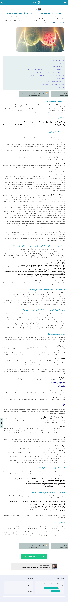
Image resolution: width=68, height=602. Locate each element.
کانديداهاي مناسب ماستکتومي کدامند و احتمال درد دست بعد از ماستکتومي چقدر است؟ (45, 69)
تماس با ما (29, 583)
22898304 (47, 588)
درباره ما (30, 586)
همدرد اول (29, 591)
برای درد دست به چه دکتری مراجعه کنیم (56, 23)
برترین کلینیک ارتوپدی (27, 588)
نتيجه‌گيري (61, 87)
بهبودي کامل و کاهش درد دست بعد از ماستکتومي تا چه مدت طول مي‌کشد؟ (47, 75)
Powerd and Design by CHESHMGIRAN (34, 598)
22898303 (54, 588)
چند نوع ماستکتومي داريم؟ (58, 66)
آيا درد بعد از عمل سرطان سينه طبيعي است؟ (54, 81)
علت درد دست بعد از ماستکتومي (57, 60)
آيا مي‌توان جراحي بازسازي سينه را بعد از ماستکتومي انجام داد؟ (50, 72)
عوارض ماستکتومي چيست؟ (58, 78)
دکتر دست (47, 113)
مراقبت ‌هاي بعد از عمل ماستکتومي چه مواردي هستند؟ (52, 84)
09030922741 (55, 591)
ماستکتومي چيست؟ (59, 63)
